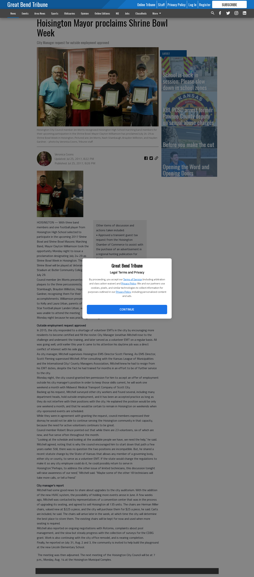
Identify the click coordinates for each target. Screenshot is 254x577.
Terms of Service (132, 279)
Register (204, 4)
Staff (161, 4)
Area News (39, 13)
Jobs (127, 13)
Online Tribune (146, 4)
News (13, 13)
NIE (117, 13)
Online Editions (102, 13)
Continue (127, 309)
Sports (54, 13)
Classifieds (141, 13)
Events (25, 13)
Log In (192, 4)
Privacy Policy (128, 283)
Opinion (85, 13)
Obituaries (69, 13)
